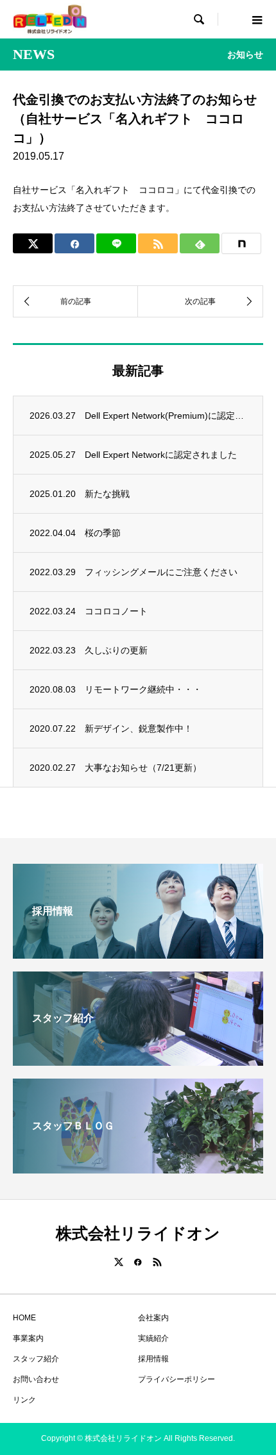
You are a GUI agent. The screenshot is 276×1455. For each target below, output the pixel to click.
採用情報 (153, 1358)
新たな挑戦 (107, 494)
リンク (24, 1399)
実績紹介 (153, 1338)
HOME (24, 1317)
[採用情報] (138, 953)
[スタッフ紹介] (138, 1060)
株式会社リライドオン (138, 1233)
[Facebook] (138, 1261)
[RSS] (157, 1261)
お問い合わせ (36, 1379)
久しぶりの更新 (116, 650)
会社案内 (153, 1317)
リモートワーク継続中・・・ (143, 689)
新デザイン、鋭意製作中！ (139, 728)
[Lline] (116, 243)
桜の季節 (103, 533)
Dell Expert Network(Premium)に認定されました (165, 415)
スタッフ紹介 (36, 1358)
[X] (118, 1261)
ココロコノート (116, 611)
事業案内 (28, 1338)
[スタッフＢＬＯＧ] (138, 1168)
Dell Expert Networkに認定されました (161, 455)
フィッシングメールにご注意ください (161, 572)
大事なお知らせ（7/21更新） (143, 767)
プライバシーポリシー (176, 1379)
